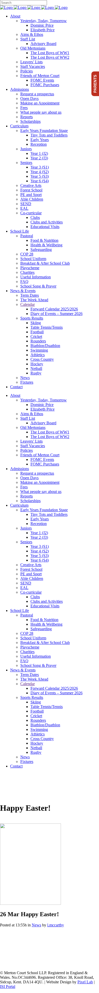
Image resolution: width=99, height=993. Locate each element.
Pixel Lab (85, 982)
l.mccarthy (55, 925)
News (36, 925)
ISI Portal (7, 986)
